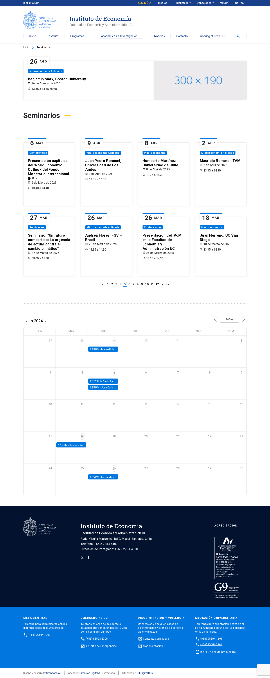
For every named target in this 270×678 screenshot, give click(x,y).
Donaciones (204, 2)
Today (229, 319)
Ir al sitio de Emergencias (101, 645)
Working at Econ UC (211, 36)
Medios (164, 2)
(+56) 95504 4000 (39, 634)
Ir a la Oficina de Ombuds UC (218, 651)
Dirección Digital (89, 673)
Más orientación (153, 645)
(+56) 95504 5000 (97, 638)
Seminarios (36, 227)
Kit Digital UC (144, 673)
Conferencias (38, 152)
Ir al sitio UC (30, 2)
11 (152, 284)
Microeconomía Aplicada (45, 71)
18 (82, 436)
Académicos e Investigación (122, 36)
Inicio (32, 36)
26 (114, 468)
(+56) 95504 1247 (211, 644)
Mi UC (223, 2)
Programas (79, 36)
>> (167, 284)
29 (114, 340)
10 (147, 284)
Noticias (159, 36)
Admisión (144, 2)
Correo (241, 2)
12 (157, 284)
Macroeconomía (154, 152)
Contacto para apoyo (156, 638)
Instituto (53, 36)
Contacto (182, 36)
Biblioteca (182, 2)
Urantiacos (52, 673)
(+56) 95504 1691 (211, 638)
